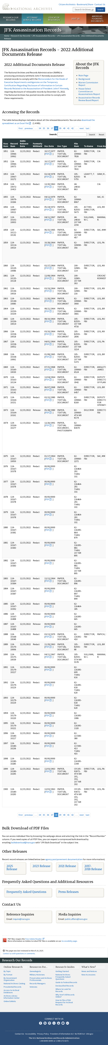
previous (29, 128)
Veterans (33, 987)
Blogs (63, 1023)
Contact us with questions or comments (19, 953)
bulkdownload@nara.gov (23, 842)
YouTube (58, 1023)
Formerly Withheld (37, 144)
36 (48, 128)
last (87, 128)
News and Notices (89, 971)
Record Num (14, 144)
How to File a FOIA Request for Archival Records (64, 1002)
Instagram (49, 1023)
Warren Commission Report (88, 83)
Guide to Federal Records (66, 982)
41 (68, 128)
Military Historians (37, 974)
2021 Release (67, 866)
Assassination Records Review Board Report (89, 99)
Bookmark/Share (85, 4)
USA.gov (89, 1034)
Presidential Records (12, 987)
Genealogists (35, 971)
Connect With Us (54, 1018)
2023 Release (41, 866)
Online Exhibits (10, 1001)
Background (84, 79)
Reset (101, 134)
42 (72, 128)
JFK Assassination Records (43, 35)
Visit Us (76, 18)
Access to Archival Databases (11, 991)
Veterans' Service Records (32, 18)
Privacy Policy (43, 1034)
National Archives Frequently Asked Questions (63, 976)
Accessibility (30, 1034)
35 (44, 128)
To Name (88, 146)
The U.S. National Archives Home (27, 7)
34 (40, 128)
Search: (53, 134)
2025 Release (11, 867)
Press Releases (68, 892)
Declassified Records (65, 985)
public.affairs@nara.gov (76, 919)
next (81, 128)
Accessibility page (69, 941)
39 (60, 128)
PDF (47, 153)
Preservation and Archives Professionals (41, 979)
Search (100, 9)
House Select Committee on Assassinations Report (89, 91)
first (21, 128)
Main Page (83, 75)
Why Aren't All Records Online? (65, 995)
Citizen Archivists (67, 4)
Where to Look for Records (63, 990)
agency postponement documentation (64, 859)
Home (6, 35)
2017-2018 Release (93, 867)
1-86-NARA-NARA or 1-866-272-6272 (54, 1041)
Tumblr (54, 1023)
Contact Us (99, 4)
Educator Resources (54, 18)
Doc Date (49, 146)
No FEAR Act (80, 1034)
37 (52, 128)
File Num (76, 144)
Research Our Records (10, 18)
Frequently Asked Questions (26, 892)
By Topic (7, 971)
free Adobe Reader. (33, 939)
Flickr (67, 1023)
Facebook (40, 1023)
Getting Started (62, 971)
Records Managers (38, 983)
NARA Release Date (24, 143)
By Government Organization (10, 979)
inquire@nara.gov (21, 919)
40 (64, 128)
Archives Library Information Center (12, 997)
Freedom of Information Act (62, 1034)
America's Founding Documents (97, 18)
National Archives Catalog (14, 983)
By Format (8, 974)
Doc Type (62, 146)
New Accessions (88, 974)
